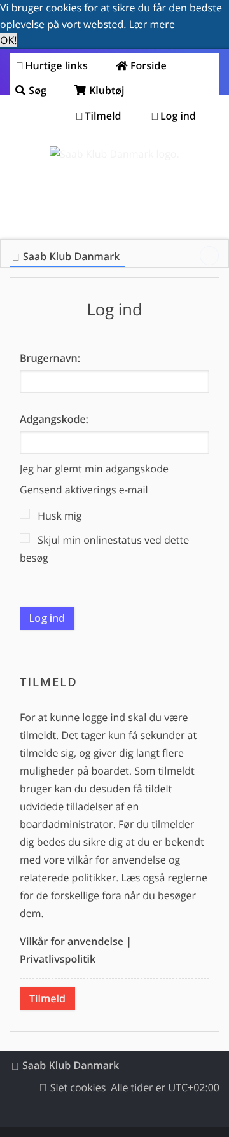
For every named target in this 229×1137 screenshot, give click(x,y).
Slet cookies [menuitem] (78, 1087)
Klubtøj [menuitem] (106, 90)
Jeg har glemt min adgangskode (94, 469)
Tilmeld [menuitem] (103, 116)
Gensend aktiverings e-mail (84, 490)
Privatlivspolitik (57, 959)
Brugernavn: (50, 358)
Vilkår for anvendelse (71, 941)
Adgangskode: (54, 419)
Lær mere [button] (152, 24)
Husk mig (58, 516)
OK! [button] (8, 40)
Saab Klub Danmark (70, 1065)
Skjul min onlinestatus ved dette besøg (104, 549)
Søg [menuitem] (36, 90)
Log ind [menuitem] (178, 116)
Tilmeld (47, 998)
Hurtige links (56, 65)
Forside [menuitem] (147, 65)
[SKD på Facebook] (209, 255)
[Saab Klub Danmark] (114, 154)
